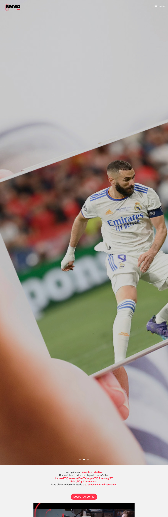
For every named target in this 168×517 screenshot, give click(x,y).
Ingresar (162, 6)
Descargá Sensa (84, 497)
